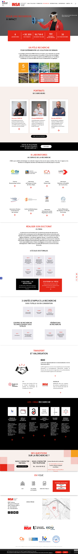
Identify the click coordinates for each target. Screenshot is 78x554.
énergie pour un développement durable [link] (33, 78)
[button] (9, 512)
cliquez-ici (50, 552)
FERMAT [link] (60, 332)
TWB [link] (28, 310)
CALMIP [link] (39, 310)
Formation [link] (39, 3)
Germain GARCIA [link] (17, 118)
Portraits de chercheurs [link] (49, 81)
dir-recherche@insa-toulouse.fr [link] (55, 463)
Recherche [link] (46, 3)
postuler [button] (46, 146)
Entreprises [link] (62, 3)
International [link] (54, 3)
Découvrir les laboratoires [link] (49, 77)
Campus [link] (68, 3)
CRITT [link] (17, 333)
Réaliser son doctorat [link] (49, 79)
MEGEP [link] (49, 258)
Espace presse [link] (30, 502)
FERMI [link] (50, 333)
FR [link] (71, 3)
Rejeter (65, 552)
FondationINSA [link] (61, 485)
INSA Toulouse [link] (31, 3)
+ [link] (15, 186)
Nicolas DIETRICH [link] (56, 118)
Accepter (58, 552)
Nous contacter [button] (22, 466)
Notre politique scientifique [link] (49, 75)
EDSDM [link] (28, 269)
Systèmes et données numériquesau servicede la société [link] (33, 67)
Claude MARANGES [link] (37, 118)
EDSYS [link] (50, 270)
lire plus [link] (19, 129)
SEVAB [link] (39, 268)
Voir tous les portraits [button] (39, 136)
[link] (1, 278)
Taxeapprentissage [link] (61, 488)
